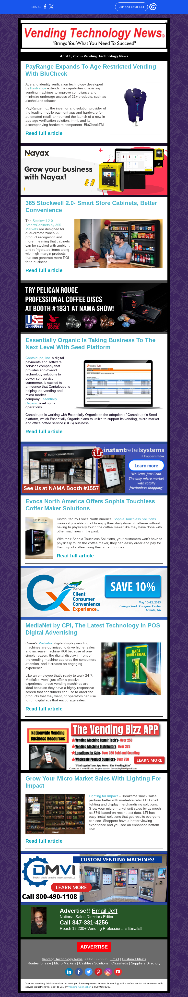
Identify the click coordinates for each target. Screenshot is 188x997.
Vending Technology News (62, 959)
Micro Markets (65, 963)
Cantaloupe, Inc (37, 358)
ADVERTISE (94, 946)
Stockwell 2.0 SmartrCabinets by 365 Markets (43, 225)
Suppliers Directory (145, 963)
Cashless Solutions (93, 963)
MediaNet (45, 643)
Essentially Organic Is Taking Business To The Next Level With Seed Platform (90, 343)
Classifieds (119, 963)
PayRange (38, 88)
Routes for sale (39, 963)
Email (114, 959)
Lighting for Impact (104, 796)
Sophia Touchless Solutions (135, 519)
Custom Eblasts (134, 959)
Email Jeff (105, 910)
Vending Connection (79, 986)
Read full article (43, 133)
